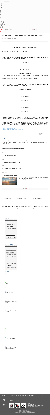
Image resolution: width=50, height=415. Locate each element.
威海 (0, 11)
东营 (0, 19)
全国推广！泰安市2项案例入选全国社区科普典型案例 (13, 148)
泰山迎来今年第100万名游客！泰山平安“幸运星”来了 (13, 168)
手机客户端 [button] (2, 22)
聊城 (0, 14)
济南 (9, 395)
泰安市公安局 (17, 399)
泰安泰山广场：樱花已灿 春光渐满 (21, 198)
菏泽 (0, 18)
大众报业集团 (20, 410)
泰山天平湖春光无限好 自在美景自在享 (6, 198)
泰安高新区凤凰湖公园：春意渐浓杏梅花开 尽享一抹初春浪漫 (9, 206)
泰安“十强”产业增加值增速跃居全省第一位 (10, 155)
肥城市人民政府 (44, 399)
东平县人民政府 (17, 400)
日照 (0, 15)
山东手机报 (2, 21)
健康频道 (8, 29)
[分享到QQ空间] (44, 38)
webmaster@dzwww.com (24, 412)
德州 (36, 395)
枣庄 (0, 10)
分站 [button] (1, 8)
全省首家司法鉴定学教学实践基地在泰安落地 (11, 162)
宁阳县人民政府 (11, 400)
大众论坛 (1, 27)
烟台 (0, 12)
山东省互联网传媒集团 (24, 410)
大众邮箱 (1, 26)
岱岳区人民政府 (31, 399)
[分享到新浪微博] (42, 38)
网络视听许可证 (25, 413)
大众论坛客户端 (2, 24)
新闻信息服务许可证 (29, 412)
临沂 (0, 17)
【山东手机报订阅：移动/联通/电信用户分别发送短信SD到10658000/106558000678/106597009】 (13, 129)
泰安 (27, 395)
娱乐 (1, 5)
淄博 (14, 395)
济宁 (25, 395)
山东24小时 (1, 23)
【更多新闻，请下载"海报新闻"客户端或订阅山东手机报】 (9, 128)
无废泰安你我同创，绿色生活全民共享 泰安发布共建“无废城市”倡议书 (16, 141)
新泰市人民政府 (24, 399)
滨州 (0, 16)
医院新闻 (11, 29)
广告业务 (30, 410)
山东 (1, 3)
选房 (1, 7)
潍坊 (23, 395)
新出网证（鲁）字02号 (21, 413)
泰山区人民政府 (37, 399)
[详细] (8, 143)
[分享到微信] (40, 38)
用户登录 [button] (2, 25)
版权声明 (28, 410)
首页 (5, 29)
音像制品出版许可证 (33, 412)
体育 (1, 4)
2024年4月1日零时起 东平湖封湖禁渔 (9, 175)
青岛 (12, 395)
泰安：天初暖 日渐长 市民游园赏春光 (37, 198)
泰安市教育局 (10, 399)
